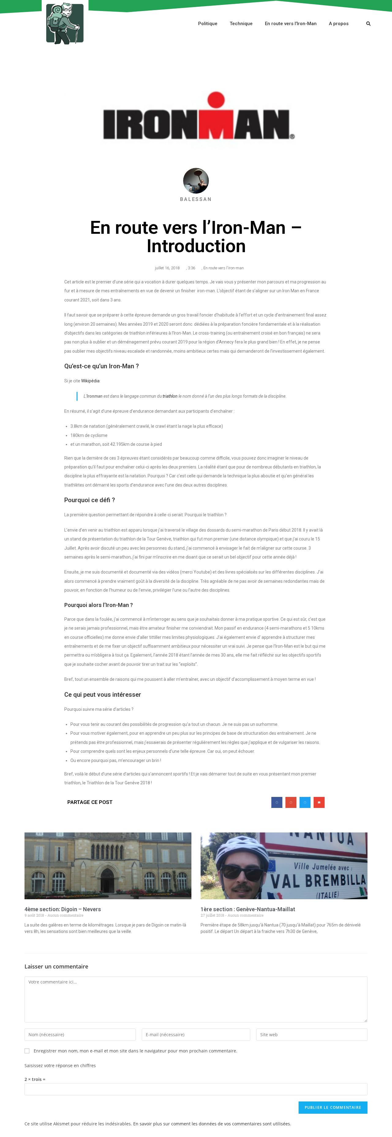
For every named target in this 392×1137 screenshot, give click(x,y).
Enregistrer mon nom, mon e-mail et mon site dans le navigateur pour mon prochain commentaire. (135, 1051)
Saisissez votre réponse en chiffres (60, 1065)
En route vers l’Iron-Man (291, 23)
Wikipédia (90, 380)
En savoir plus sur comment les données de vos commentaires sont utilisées (211, 1124)
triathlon (170, 396)
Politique (207, 23)
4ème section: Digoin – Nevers (62, 909)
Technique (241, 23)
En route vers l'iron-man (223, 268)
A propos (339, 23)
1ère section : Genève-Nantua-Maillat (248, 909)
